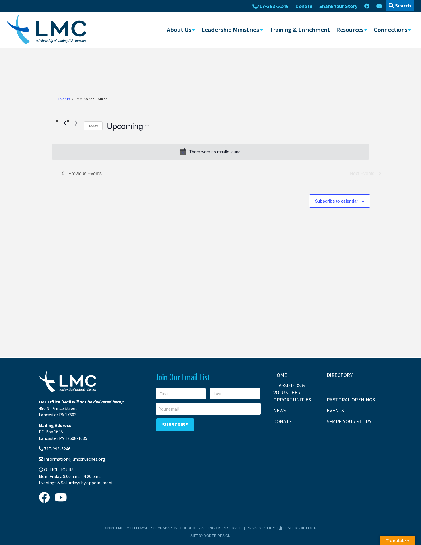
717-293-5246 (273, 6)
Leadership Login (299, 528)
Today (93, 125)
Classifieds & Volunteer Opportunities (292, 392)
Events (64, 98)
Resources (349, 30)
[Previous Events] (65, 122)
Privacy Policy (261, 528)
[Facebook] (366, 6)
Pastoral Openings (351, 399)
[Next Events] (76, 122)
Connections (390, 30)
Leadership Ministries (230, 30)
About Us (179, 30)
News (279, 410)
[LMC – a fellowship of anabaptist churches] (46, 30)
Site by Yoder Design (210, 536)
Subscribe (175, 424)
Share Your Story (338, 6)
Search (402, 5)
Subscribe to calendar (336, 201)
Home (280, 375)
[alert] (210, 152)
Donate (304, 6)
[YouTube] (379, 6)
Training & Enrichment (299, 30)
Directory (340, 375)
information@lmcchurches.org (74, 459)
